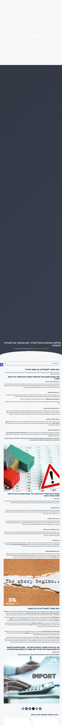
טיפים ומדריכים (38, 349)
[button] (1, 364)
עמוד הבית (46, 349)
